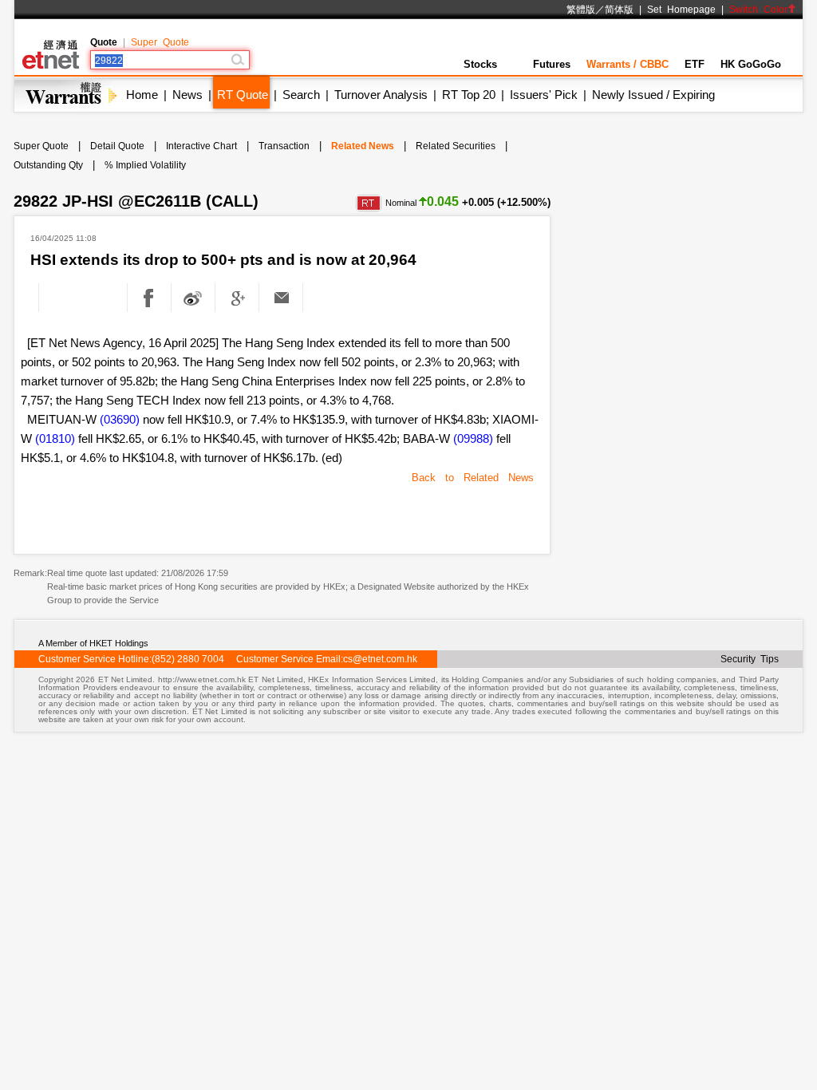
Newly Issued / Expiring (653, 94)
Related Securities (455, 146)
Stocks (480, 64)
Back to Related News (473, 478)
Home (142, 94)
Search (301, 94)
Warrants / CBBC (627, 64)
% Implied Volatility (145, 165)
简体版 (619, 9)
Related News (362, 146)
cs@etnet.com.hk (380, 659)
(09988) (473, 438)
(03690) (120, 419)
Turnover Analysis (381, 94)
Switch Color (758, 9)
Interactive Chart (201, 146)
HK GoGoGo (750, 64)
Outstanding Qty (48, 165)
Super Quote (160, 42)
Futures (551, 64)
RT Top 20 (468, 94)
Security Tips (749, 659)
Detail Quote (117, 146)
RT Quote (242, 94)
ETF (695, 64)
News (187, 94)
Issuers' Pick (544, 94)
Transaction (284, 146)
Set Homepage (681, 9)
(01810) (55, 438)
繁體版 (580, 9)
